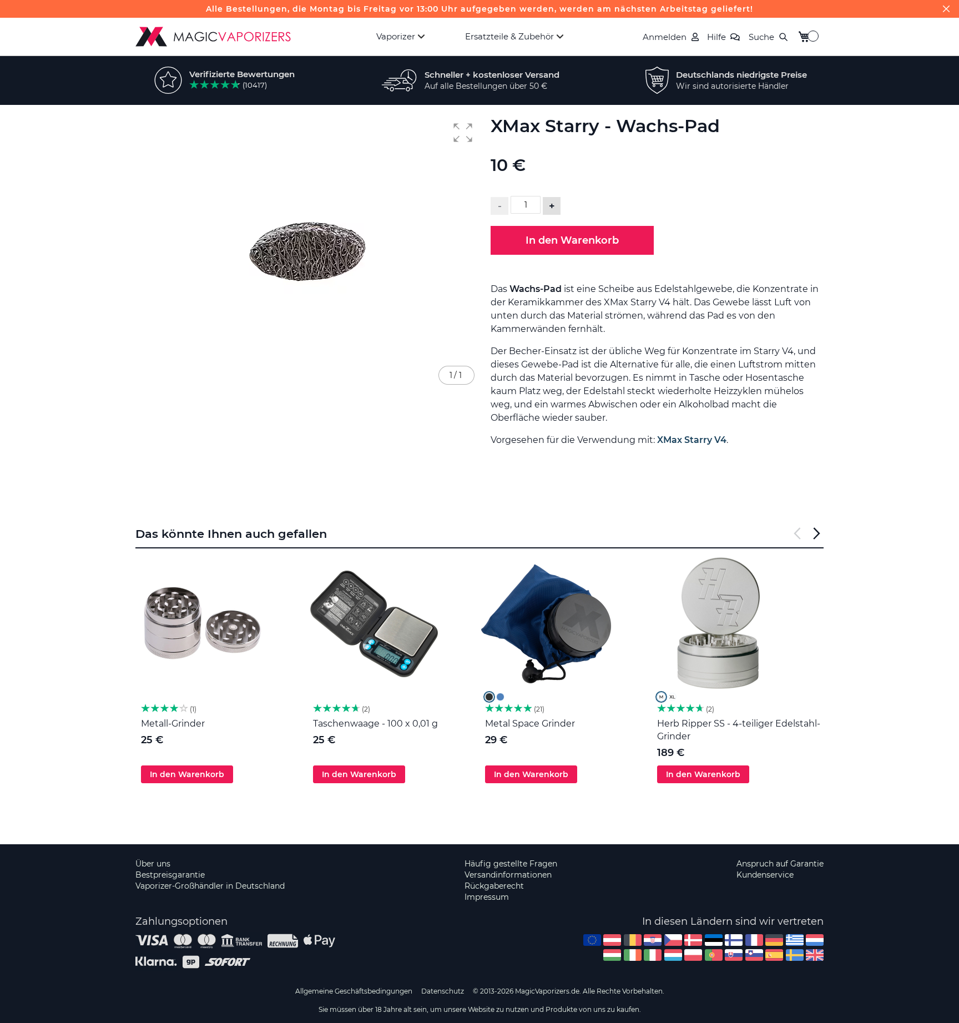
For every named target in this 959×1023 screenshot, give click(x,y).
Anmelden (665, 37)
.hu (612, 955)
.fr (754, 940)
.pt (714, 955)
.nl (815, 940)
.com (592, 940)
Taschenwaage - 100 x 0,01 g (375, 723)
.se (795, 955)
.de (774, 940)
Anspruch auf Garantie (780, 864)
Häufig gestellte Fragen (511, 864)
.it (653, 955)
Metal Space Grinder (530, 723)
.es (774, 955)
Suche (761, 37)
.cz (673, 940)
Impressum (487, 897)
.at (612, 940)
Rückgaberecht (494, 886)
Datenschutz (442, 991)
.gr (795, 940)
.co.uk (815, 955)
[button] (463, 132)
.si (754, 955)
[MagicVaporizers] (213, 37)
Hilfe (716, 37)
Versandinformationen (508, 875)
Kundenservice (765, 875)
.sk (734, 955)
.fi (734, 940)
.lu (673, 955)
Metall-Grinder (173, 723)
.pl (693, 955)
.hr (653, 940)
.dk (693, 940)
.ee (714, 940)
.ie (633, 955)
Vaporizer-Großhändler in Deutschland (210, 886)
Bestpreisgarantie (170, 875)
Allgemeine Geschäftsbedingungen (353, 991)
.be (633, 940)
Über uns (152, 864)
